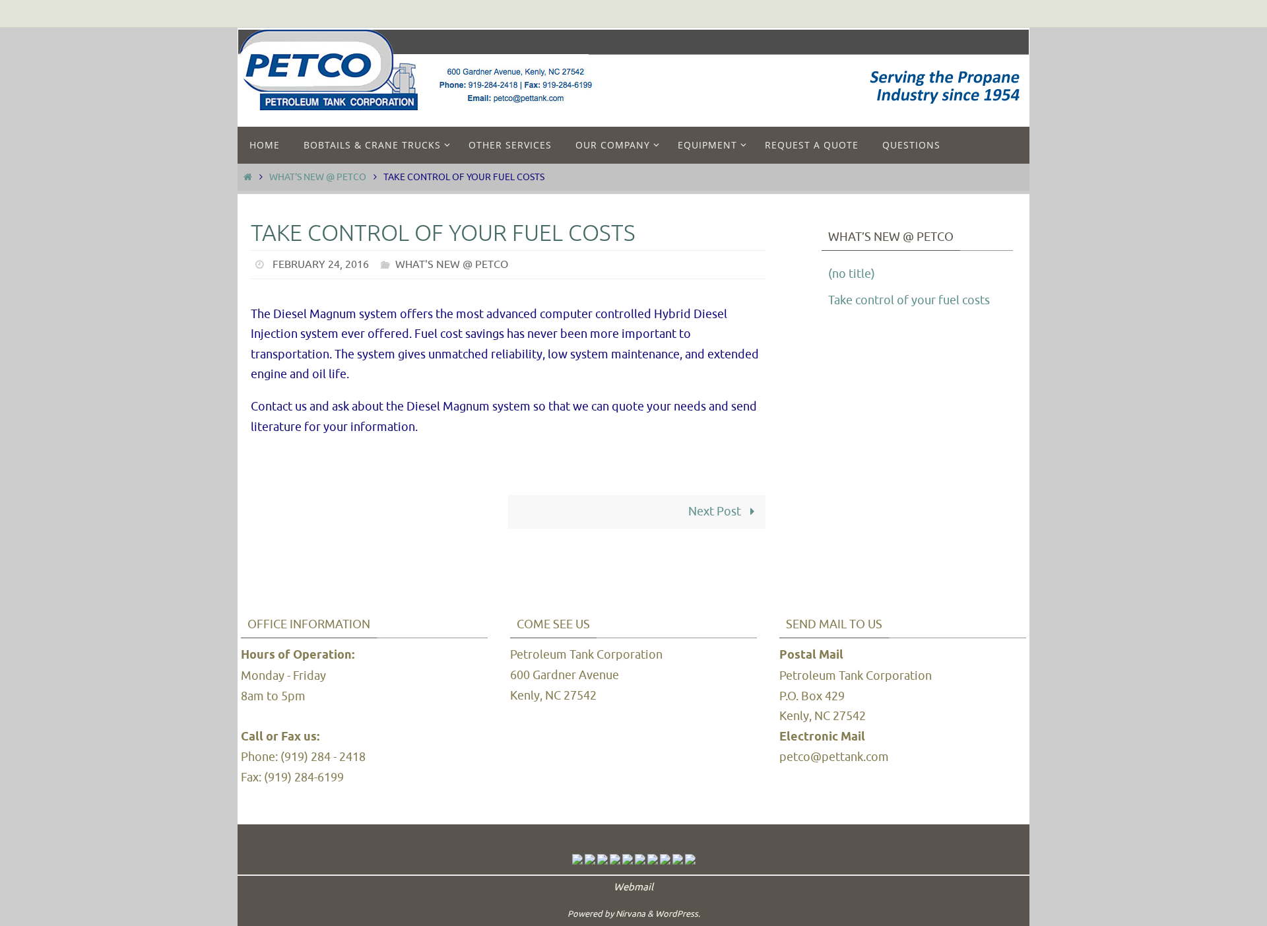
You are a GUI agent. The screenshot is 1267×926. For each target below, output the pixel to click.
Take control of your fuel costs (909, 300)
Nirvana (630, 913)
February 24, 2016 (321, 264)
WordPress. (677, 913)
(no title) (851, 274)
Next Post (716, 511)
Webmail (633, 887)
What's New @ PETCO (317, 177)
